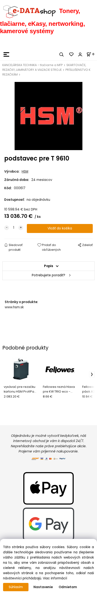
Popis (48, 266)
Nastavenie (43, 587)
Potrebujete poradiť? (48, 275)
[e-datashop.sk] (29, 11)
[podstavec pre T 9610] (48, 116)
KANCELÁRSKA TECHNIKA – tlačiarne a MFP (32, 65)
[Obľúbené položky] (71, 54)
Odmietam (68, 587)
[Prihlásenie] (80, 54)
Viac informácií (55, 578)
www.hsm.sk (14, 307)
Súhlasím (16, 587)
